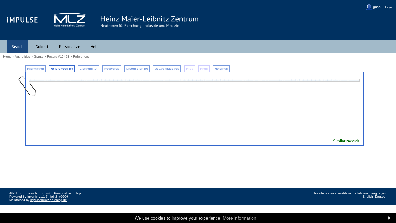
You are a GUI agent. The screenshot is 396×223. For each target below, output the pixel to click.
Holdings (221, 68)
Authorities (22, 56)
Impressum (17, 206)
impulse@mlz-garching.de (48, 200)
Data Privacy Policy (41, 206)
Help (95, 46)
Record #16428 (58, 56)
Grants (38, 56)
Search (18, 46)
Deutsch (381, 196)
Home (7, 56)
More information (239, 218)
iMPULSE (22, 19)
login (388, 7)
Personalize (69, 46)
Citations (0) (88, 68)
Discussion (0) (137, 68)
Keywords (111, 68)
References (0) (62, 68)
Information (35, 68)
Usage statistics (167, 68)
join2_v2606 (59, 196)
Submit (42, 46)
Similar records (346, 141)
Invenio (32, 196)
